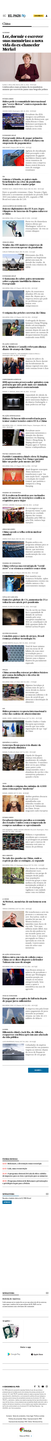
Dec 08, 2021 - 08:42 (36, 189)
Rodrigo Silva (7, 189)
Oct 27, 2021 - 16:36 (21, 793)
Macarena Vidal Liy (9, 218)
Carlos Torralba (8, 252)
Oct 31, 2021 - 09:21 (28, 752)
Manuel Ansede (7, 793)
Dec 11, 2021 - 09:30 (28, 85)
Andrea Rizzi (6, 539)
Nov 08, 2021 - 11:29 (31, 505)
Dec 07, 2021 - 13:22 (29, 218)
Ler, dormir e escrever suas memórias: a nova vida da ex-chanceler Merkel (22, 43)
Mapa (25, 1419)
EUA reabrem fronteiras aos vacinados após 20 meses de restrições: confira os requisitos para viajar (23, 498)
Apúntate (7, 1202)
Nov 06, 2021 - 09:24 (30, 573)
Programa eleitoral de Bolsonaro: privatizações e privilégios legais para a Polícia (25, 1182)
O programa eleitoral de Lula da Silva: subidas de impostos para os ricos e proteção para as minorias (25, 1174)
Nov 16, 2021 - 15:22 (28, 391)
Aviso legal (29, 1416)
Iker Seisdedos (23, 354)
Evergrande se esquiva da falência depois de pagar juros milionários (24, 1000)
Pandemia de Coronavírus (11, 563)
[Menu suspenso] (4, 16)
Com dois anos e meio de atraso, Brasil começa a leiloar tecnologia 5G (23, 637)
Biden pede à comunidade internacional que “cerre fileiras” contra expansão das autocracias (24, 104)
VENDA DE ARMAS (8, 242)
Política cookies (39, 1416)
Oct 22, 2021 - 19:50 (24, 909)
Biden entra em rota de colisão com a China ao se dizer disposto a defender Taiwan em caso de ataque (22, 959)
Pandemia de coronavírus (11, 493)
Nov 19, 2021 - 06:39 (18, 355)
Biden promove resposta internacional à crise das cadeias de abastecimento (24, 712)
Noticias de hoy (37, 1421)
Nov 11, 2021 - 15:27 (29, 466)
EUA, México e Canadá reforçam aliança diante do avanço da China (24, 348)
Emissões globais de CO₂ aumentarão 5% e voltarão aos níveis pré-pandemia (25, 601)
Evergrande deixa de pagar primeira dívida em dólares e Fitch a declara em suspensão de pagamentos (23, 140)
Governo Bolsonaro (9, 633)
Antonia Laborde (8, 505)
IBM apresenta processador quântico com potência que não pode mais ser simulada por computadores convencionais (25, 384)
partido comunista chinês (11, 454)
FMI (3, 176)
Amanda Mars (7, 111)
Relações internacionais (11, 416)
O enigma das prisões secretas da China (23, 313)
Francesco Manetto (9, 354)
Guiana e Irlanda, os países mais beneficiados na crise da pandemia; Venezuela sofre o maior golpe (21, 182)
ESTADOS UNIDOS (7, 817)
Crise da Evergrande (9, 996)
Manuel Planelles (8, 607)
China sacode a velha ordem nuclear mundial (22, 533)
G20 (3, 708)
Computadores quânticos (11, 379)
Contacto (9, 1416)
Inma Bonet (6, 147)
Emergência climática (10, 742)
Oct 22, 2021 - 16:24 (30, 1005)
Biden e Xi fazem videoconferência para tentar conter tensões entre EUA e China (24, 420)
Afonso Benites (7, 643)
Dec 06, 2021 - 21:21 (27, 252)
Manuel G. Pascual (8, 391)
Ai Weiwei (5, 899)
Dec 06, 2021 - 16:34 (30, 288)
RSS (26, 1421)
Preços (5, 670)
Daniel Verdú (7, 718)
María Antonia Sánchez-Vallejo (25, 830)
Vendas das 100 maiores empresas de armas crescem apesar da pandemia (22, 246)
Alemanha (6, 32)
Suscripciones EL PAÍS (34, 1419)
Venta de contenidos (19, 1416)
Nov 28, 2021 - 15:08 (30, 317)
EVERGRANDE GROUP (9, 135)
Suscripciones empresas (16, 1421)
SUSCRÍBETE (39, 16)
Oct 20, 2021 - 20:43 (28, 1041)
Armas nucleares (8, 529)
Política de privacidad (15, 1419)
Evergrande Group (9, 276)
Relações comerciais (10, 344)
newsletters (8, 1194)
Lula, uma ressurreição (17, 1168)
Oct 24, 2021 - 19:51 (13, 831)
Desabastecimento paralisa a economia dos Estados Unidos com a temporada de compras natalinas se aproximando (24, 822)
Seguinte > (38, 1070)
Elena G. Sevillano (8, 85)
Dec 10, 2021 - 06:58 (28, 111)
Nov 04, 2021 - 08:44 (28, 607)
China (6, 24)
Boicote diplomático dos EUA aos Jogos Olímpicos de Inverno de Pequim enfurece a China (25, 211)
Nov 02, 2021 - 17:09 (29, 682)
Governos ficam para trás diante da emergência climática (21, 746)
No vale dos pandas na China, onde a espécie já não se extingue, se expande (23, 859)
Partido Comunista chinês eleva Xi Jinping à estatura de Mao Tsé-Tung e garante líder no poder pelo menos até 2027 (25, 459)
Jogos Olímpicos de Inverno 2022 (14, 206)
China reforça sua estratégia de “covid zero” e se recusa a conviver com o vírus (24, 567)
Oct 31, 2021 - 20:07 (34, 718)
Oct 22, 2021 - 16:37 (29, 966)
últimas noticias (10, 1159)
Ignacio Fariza (18, 189)
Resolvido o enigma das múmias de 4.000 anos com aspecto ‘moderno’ (24, 787)
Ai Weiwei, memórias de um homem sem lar (24, 903)
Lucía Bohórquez (8, 1041)
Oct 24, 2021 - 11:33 (36, 865)
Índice (30, 1421)
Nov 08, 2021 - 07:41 (24, 539)
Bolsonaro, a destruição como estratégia (25, 1163)
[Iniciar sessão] (47, 16)
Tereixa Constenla (8, 909)
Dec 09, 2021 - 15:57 (24, 147)
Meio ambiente (7, 855)
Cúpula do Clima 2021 (10, 597)
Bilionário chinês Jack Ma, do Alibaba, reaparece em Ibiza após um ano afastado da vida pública (25, 1034)
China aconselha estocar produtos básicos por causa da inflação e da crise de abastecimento (25, 675)
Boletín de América (11, 1299)
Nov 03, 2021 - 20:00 (27, 643)
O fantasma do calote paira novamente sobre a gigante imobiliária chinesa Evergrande (23, 281)
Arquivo (6, 1321)
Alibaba (5, 1029)
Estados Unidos (7, 99)
